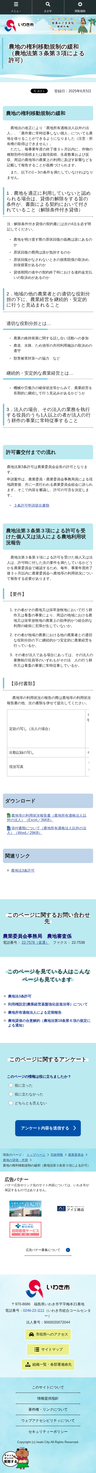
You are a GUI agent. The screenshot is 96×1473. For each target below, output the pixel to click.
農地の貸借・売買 (15, 1160)
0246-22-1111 (33, 1310)
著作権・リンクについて (48, 1409)
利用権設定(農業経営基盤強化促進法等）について (48, 1004)
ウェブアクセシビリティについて (48, 1420)
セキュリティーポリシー (48, 1432)
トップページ (36, 1154)
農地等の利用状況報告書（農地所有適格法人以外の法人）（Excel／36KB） (46, 818)
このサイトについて (48, 1387)
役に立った (24, 1085)
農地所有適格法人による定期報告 (35, 1012)
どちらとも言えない (31, 1103)
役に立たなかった (29, 1094)
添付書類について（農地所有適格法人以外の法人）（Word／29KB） (46, 830)
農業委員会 (76, 1154)
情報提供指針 (48, 1398)
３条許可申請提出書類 (31, 505)
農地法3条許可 (23, 870)
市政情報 (56, 1154)
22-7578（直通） (35, 942)
